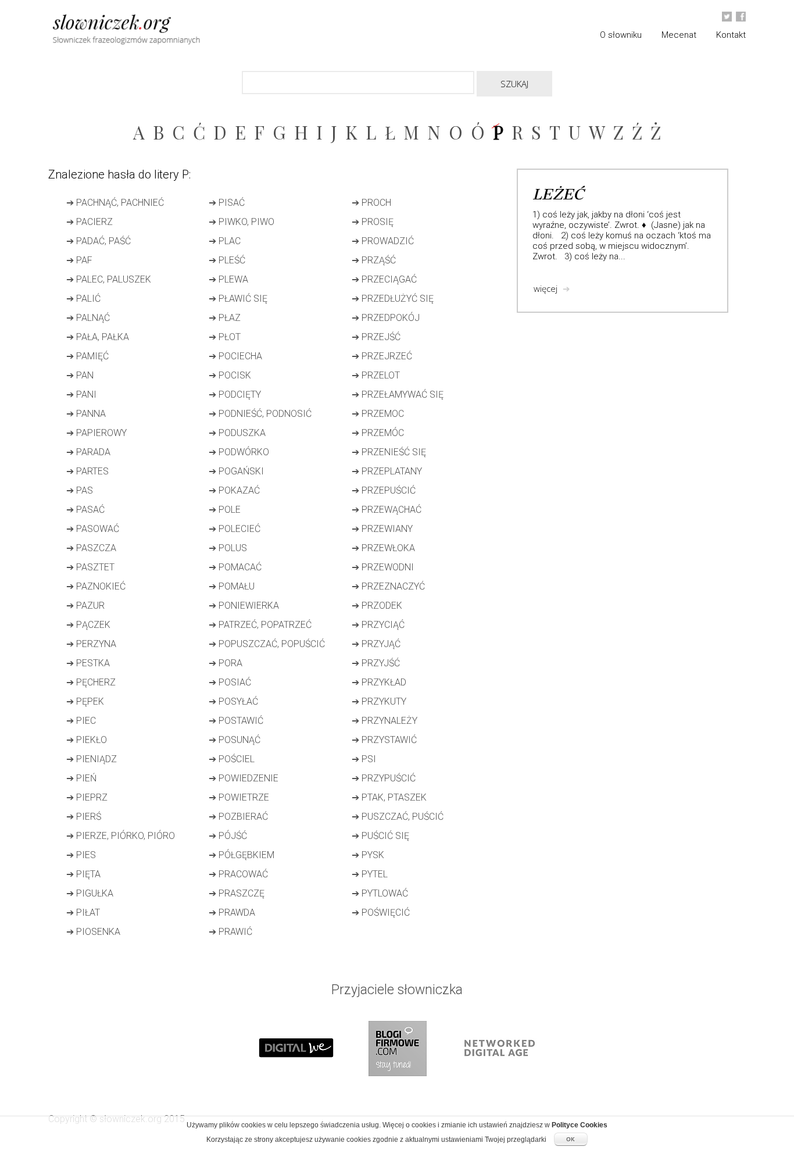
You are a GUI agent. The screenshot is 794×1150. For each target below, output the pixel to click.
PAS (79, 490)
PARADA (88, 452)
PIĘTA (83, 874)
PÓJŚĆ (228, 835)
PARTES (87, 471)
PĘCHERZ (91, 682)
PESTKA (88, 663)
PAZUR (85, 605)
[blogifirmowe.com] (397, 1087)
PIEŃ (81, 778)
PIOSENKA (93, 931)
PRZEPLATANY (387, 471)
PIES (81, 854)
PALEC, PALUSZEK (108, 279)
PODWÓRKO (239, 452)
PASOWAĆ (92, 528)
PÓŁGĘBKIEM (241, 854)
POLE (225, 509)
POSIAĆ (230, 682)
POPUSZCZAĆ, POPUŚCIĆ (267, 643)
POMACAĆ (235, 567)
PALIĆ (83, 298)
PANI (81, 394)
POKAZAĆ (234, 490)
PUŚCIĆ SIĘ (380, 835)
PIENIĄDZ (91, 759)
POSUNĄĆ (234, 739)
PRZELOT (376, 375)
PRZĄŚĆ (374, 260)
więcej (552, 288)
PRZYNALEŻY (384, 720)
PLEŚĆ (227, 260)
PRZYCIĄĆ (378, 624)
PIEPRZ (87, 797)
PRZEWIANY (382, 528)
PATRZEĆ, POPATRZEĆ (260, 624)
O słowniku (621, 35)
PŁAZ (225, 317)
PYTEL (370, 874)
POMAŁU (232, 586)
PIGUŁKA (89, 893)
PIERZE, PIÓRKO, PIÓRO (120, 835)
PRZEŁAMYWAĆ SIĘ (398, 394)
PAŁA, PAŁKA (97, 336)
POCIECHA (235, 356)
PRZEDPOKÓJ (386, 317)
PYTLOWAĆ (380, 893)
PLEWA (228, 279)
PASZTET (90, 567)
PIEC (81, 720)
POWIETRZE (239, 797)
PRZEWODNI (383, 567)
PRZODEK (377, 605)
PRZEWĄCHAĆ (386, 509)
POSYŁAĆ (233, 701)
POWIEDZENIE (243, 778)
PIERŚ (83, 816)
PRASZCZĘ (236, 893)
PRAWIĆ (230, 931)
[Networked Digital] (498, 1087)
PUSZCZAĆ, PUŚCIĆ (398, 816)
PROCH (371, 202)
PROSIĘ (373, 221)
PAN (80, 375)
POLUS (228, 547)
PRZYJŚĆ (376, 663)
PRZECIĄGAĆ (384, 279)
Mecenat (678, 35)
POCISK (230, 375)
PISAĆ (227, 202)
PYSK (368, 854)
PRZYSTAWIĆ (384, 739)
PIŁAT (83, 912)
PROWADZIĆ (383, 241)
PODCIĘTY (235, 394)
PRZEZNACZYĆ (388, 586)
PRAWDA (232, 912)
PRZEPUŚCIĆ (384, 490)
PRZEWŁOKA (383, 547)
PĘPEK (85, 701)
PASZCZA (91, 547)
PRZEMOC (378, 413)
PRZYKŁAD (379, 682)
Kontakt (731, 35)
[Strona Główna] (152, 31)
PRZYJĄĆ (376, 643)
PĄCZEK (88, 624)
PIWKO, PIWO (241, 221)
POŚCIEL (232, 759)
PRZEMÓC (378, 432)
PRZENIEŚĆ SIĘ (389, 452)
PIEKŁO (86, 739)
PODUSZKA (237, 432)
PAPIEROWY (96, 432)
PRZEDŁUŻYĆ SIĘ (393, 298)
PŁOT (225, 336)
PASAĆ (85, 509)
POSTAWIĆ (236, 720)
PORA (225, 663)
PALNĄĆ (88, 317)
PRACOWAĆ (238, 874)
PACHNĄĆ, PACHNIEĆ (115, 202)
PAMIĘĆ (87, 356)
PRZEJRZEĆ (382, 356)
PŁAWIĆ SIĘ (238, 298)
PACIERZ (89, 221)
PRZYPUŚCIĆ (384, 778)
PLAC (225, 241)
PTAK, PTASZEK (389, 797)
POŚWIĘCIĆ (381, 912)
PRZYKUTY (379, 701)
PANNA (86, 413)
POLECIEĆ (234, 528)
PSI (364, 759)
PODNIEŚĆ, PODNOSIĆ (260, 413)
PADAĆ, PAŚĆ (98, 241)
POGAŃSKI (236, 471)
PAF (79, 260)
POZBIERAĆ (238, 816)
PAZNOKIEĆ (96, 586)
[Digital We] (295, 1087)
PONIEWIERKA (244, 605)
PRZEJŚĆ (376, 336)
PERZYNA (91, 643)
